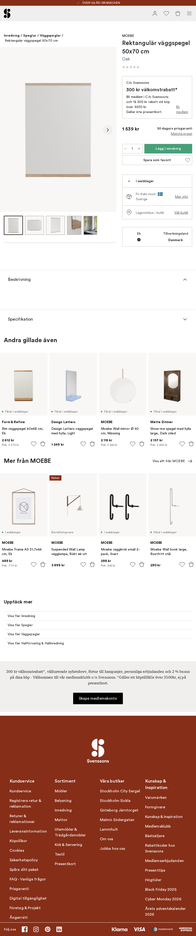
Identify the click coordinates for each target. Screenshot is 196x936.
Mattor (61, 820)
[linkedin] (59, 929)
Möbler (61, 791)
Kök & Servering (68, 845)
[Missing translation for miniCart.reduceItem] (125, 148)
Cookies (17, 850)
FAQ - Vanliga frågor (28, 879)
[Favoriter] (166, 13)
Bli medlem (182, 109)
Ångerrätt (19, 917)
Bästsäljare (154, 836)
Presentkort (65, 864)
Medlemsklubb (158, 826)
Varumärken (156, 797)
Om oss (106, 839)
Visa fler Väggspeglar (24, 634)
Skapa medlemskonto (98, 698)
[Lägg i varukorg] (43, 444)
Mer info (181, 196)
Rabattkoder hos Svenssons (160, 848)
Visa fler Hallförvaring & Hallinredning (36, 643)
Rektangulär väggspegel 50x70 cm (31, 40)
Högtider (153, 880)
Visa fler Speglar (20, 625)
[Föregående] (8, 130)
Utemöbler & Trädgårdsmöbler (70, 832)
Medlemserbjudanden (164, 861)
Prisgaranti (19, 889)
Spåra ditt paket (24, 870)
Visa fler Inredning (21, 616)
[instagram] (36, 929)
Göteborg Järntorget (119, 810)
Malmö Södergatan (117, 820)
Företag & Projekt (25, 908)
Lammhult (109, 829)
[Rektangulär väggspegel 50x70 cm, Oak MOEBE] (58, 129)
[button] (130, 67)
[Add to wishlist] (34, 444)
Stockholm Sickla (115, 801)
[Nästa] (108, 130)
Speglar (29, 35)
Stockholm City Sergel (120, 791)
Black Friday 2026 (161, 889)
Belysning (63, 801)
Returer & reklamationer (22, 819)
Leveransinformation (28, 831)
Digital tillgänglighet (28, 898)
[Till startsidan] (7, 13)
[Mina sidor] (155, 13)
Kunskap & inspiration (164, 817)
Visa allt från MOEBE (168, 461)
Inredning (12, 35)
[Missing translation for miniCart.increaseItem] (139, 148)
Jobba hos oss (112, 848)
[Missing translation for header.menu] (189, 13)
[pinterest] (47, 929)
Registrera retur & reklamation (25, 804)
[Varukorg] (178, 13)
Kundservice (20, 791)
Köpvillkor (18, 841)
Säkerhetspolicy (24, 860)
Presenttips (155, 870)
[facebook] (24, 929)
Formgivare (155, 807)
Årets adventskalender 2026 (165, 912)
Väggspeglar (50, 35)
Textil (60, 854)
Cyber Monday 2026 (163, 899)
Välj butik (181, 212)
